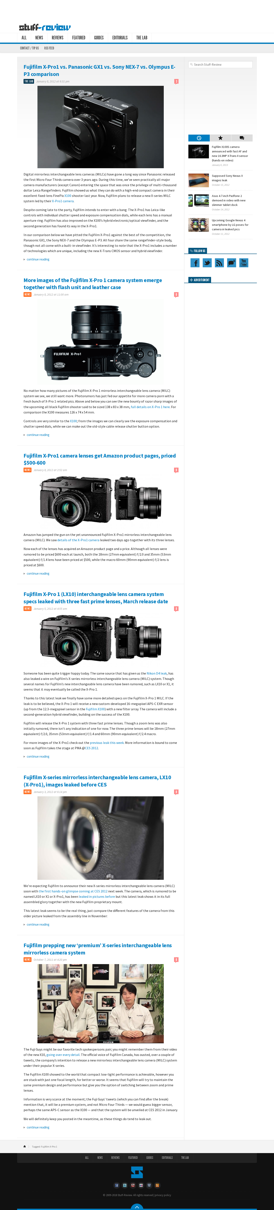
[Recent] (199, 138)
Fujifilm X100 (95, 709)
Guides (99, 38)
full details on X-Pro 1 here (150, 407)
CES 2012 (91, 748)
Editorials (120, 38)
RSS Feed (49, 48)
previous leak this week (107, 742)
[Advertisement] (137, 10)
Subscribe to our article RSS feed (219, 262)
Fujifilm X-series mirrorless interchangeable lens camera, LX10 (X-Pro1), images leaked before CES (97, 781)
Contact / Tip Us (29, 48)
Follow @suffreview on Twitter (207, 262)
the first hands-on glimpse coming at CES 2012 (73, 891)
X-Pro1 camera (63, 201)
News (39, 38)
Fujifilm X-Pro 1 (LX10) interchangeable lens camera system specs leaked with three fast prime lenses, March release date (96, 597)
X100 (67, 195)
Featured (78, 38)
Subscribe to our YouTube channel (243, 262)
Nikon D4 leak (157, 673)
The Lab (141, 38)
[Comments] (242, 138)
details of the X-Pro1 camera (78, 540)
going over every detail (63, 1054)
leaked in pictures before (97, 896)
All (24, 38)
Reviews (57, 38)
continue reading (38, 259)
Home (26, 1146)
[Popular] (220, 138)
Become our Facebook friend (195, 262)
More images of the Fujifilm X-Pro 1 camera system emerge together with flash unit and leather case (93, 283)
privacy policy (163, 1195)
